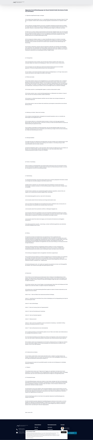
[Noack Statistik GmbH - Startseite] (19, 2)
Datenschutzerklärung (29, 437)
